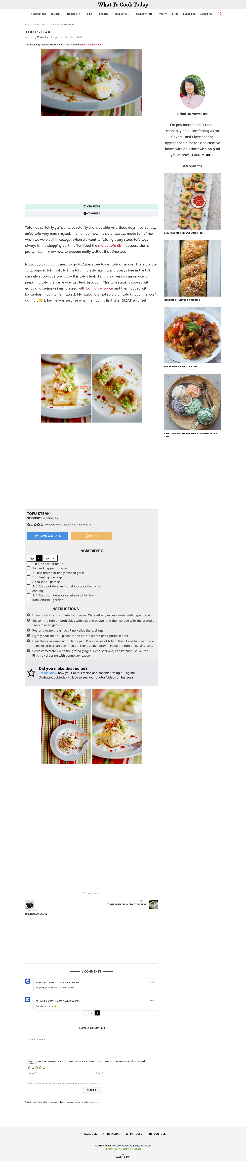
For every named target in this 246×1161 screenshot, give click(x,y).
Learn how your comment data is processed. (80, 1102)
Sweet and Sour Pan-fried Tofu (180, 367)
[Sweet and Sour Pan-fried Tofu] (192, 335)
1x (39, 558)
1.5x (46, 558)
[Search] (219, 14)
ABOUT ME (206, 14)
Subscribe (189, 14)
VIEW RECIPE (93, 206)
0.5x (31, 558)
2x (54, 558)
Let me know (48, 673)
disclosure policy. (91, 44)
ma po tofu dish (111, 246)
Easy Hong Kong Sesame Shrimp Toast (184, 233)
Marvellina (43, 37)
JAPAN (53, 24)
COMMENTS (93, 213)
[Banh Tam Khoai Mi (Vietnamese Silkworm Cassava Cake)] (192, 402)
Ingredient (73, 14)
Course (55, 14)
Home (28, 24)
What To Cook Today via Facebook (57, 982)
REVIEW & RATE (50, 535)
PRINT (93, 535)
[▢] (29, 563)
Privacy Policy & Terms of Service (123, 1148)
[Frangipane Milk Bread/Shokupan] (192, 268)
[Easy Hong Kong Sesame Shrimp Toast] (192, 201)
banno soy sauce (99, 288)
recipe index (38, 14)
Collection (121, 14)
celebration (144, 14)
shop (175, 14)
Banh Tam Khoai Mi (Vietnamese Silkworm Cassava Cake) (190, 435)
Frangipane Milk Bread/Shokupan (182, 300)
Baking (103, 14)
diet (89, 14)
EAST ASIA (40, 24)
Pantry (163, 14)
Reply (152, 982)
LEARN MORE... (202, 155)
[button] (28, 524)
